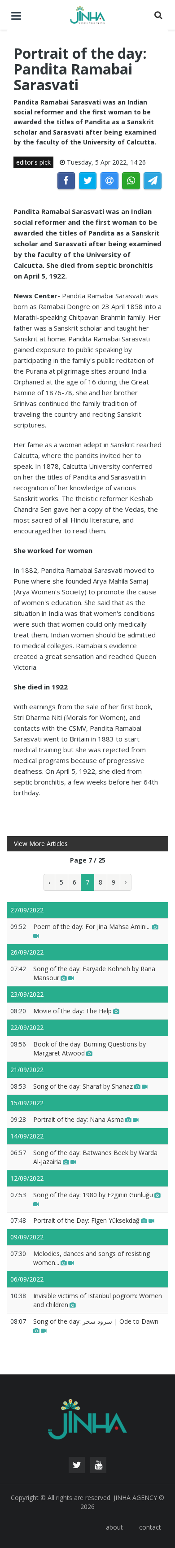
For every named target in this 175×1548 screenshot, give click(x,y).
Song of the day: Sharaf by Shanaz (83, 1086)
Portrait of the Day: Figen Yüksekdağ (86, 1220)
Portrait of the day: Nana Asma (78, 1119)
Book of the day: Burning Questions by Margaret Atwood (89, 1048)
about (114, 1527)
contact (150, 1527)
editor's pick (33, 162)
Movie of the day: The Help (72, 1011)
